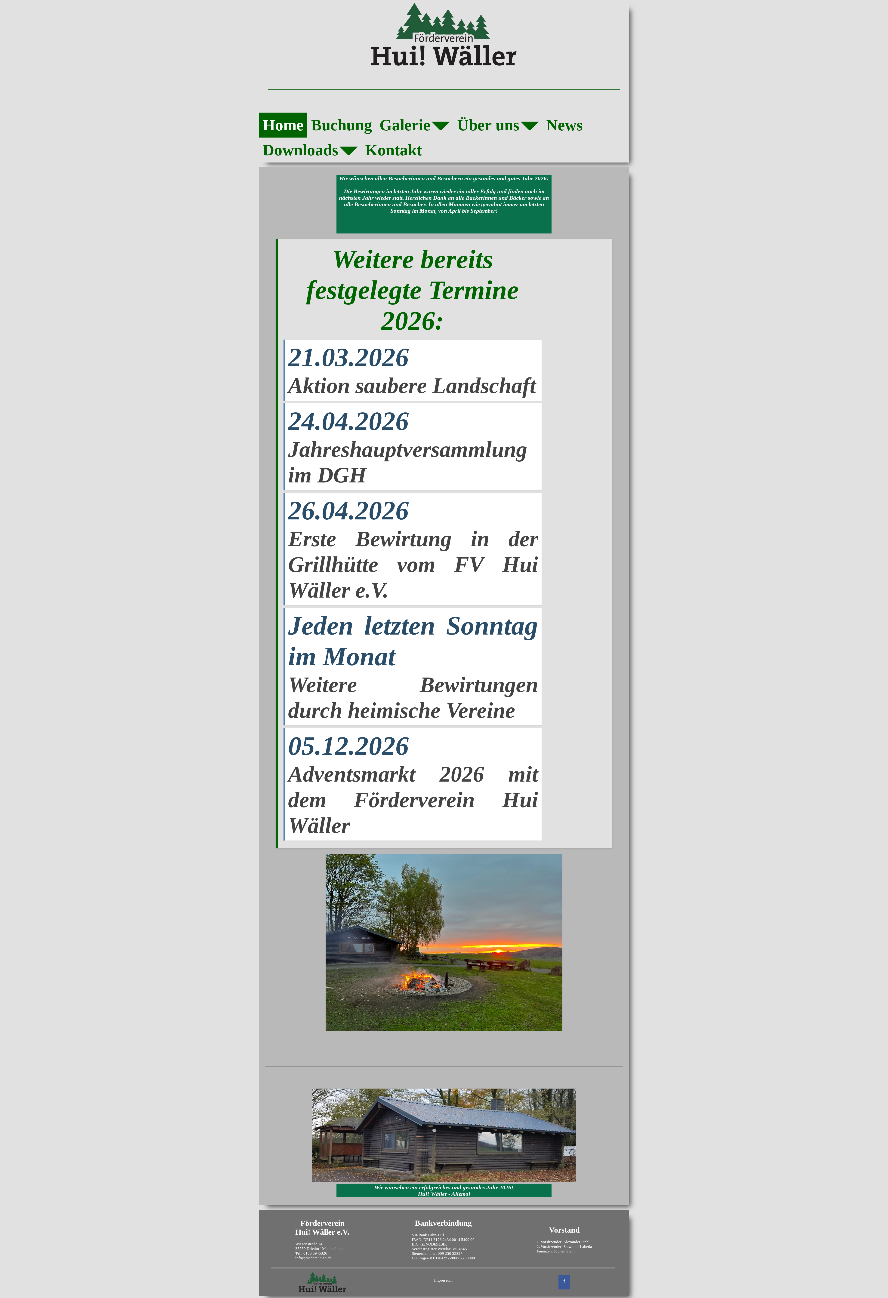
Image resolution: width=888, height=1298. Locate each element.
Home (283, 125)
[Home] (444, 34)
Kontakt (393, 150)
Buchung (341, 125)
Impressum (443, 1280)
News (564, 125)
